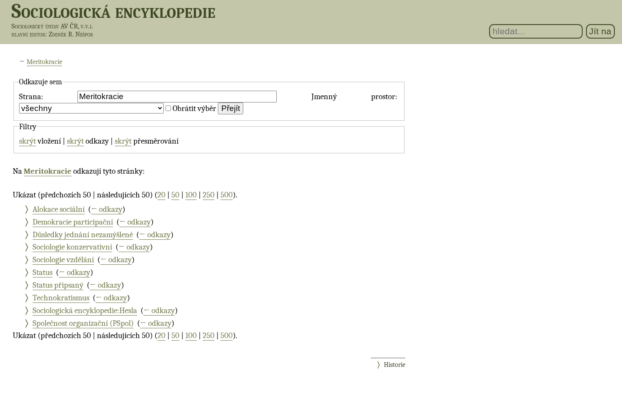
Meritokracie (44, 62)
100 (191, 195)
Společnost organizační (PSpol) (83, 323)
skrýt (27, 141)
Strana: (31, 96)
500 (226, 195)
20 (161, 195)
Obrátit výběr (194, 108)
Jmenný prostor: (354, 96)
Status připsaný (58, 285)
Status (42, 272)
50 (175, 195)
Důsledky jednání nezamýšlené (83, 234)
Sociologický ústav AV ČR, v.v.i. (52, 26)
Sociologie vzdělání (63, 259)
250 (209, 195)
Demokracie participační (73, 222)
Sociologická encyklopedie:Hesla (85, 310)
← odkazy (106, 209)
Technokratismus (61, 297)
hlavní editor (28, 34)
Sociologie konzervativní (72, 247)
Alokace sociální (59, 209)
